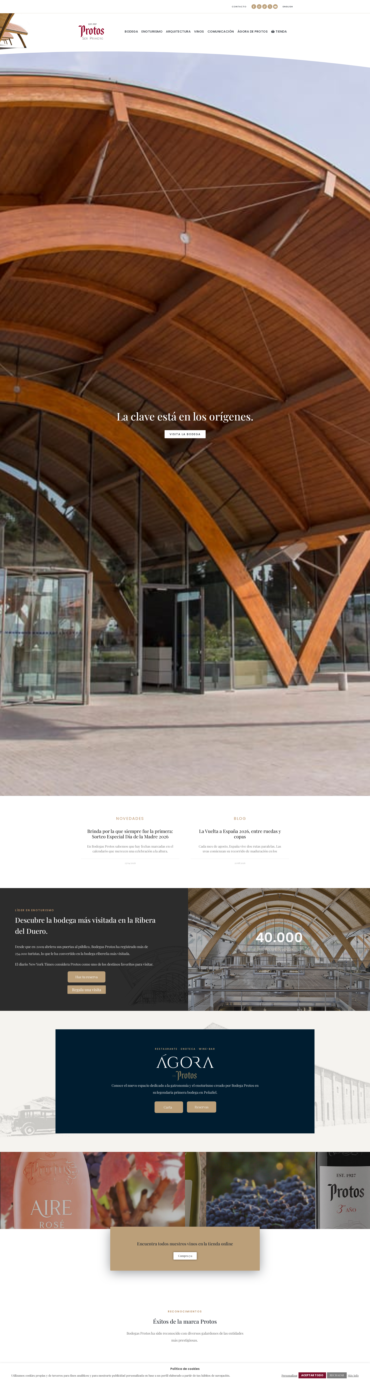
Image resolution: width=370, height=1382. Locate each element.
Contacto (239, 7)
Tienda (281, 31)
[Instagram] (259, 6)
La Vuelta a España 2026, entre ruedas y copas (240, 833)
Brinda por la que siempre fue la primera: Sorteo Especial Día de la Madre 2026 (130, 833)
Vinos (199, 31)
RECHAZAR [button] (337, 1375)
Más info (353, 1375)
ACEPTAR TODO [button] (312, 1375)
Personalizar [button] (290, 1375)
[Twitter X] (270, 6)
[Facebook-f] (253, 6)
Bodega (131, 31)
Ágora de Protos (252, 31)
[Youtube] (275, 6)
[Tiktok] (264, 6)
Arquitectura (178, 31)
